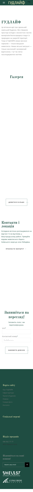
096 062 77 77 (8, 442)
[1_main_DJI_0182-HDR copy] (16, 90)
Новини (5, 399)
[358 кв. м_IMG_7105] (16, 185)
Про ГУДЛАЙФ (8, 390)
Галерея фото (7, 402)
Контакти (6, 405)
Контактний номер (9, 336)
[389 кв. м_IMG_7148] (16, 166)
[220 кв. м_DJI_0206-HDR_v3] (16, 109)
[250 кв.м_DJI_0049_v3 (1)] (16, 147)
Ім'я (3, 328)
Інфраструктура (8, 393)
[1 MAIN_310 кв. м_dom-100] (16, 128)
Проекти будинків (9, 396)
